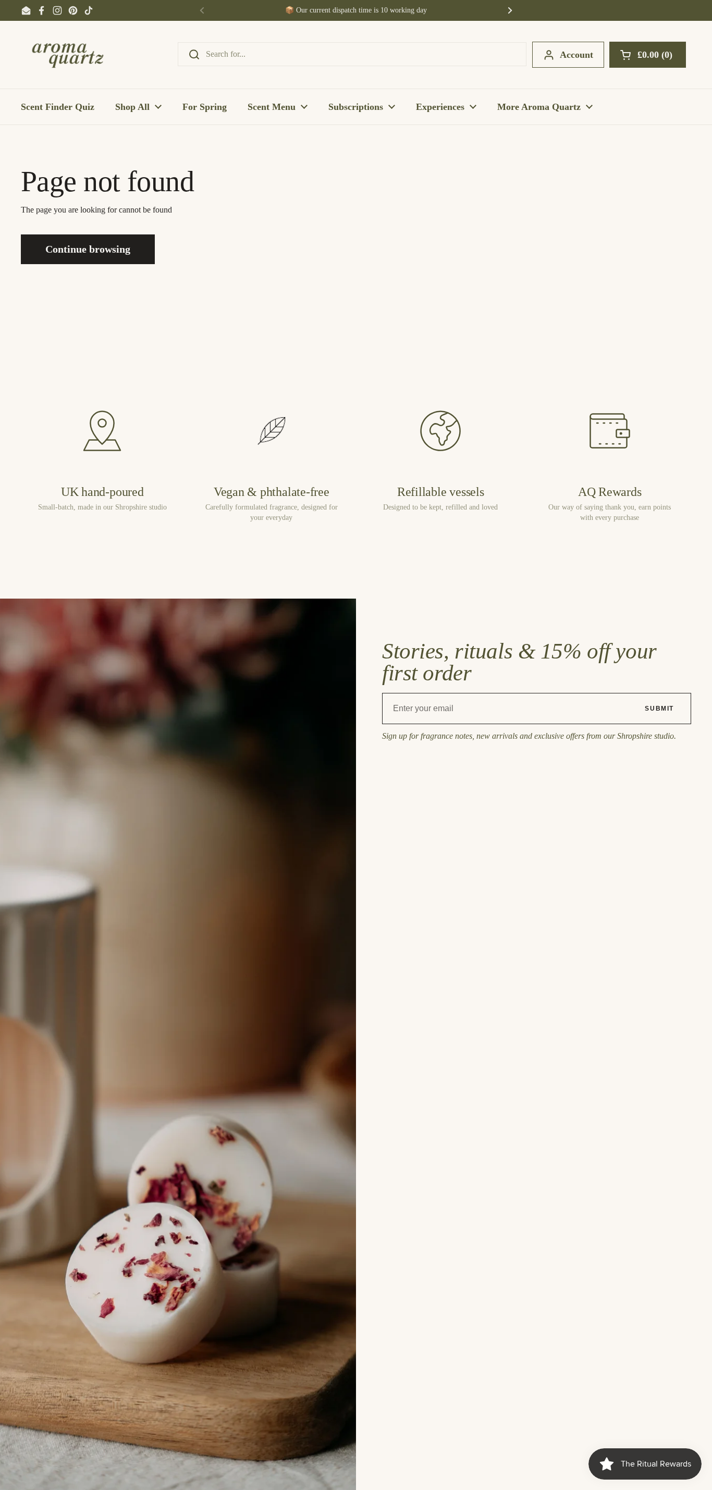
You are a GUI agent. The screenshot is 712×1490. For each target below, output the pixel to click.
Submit (659, 708)
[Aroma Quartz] (68, 54)
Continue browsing (87, 249)
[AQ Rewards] (610, 431)
